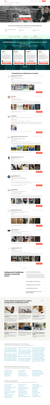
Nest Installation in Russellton (22, 374)
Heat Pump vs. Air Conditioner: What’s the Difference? (10, 333)
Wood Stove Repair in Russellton (36, 370)
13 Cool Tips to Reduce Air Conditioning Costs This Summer (38, 316)
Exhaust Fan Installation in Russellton (37, 374)
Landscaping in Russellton (35, 387)
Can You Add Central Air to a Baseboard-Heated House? (10, 316)
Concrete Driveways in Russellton (22, 391)
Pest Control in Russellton (7, 388)
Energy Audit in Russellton (21, 370)
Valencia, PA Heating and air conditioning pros (24, 359)
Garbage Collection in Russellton (36, 396)
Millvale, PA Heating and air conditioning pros (38, 358)
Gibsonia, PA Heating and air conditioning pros (10, 355)
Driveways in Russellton (35, 395)
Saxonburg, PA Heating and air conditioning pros (24, 358)
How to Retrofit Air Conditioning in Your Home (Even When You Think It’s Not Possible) (38, 333)
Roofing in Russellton (21, 395)
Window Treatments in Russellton (22, 392)
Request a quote (6, 63)
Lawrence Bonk (34, 314)
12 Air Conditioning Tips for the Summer (24, 315)
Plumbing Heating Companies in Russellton (38, 373)
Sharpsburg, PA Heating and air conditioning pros (38, 347)
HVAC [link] (5, 4)
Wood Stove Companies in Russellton (23, 375)
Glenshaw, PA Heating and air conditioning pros (38, 350)
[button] (14, 87)
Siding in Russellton (35, 391)
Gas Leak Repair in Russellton (22, 373)
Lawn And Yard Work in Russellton (9, 394)
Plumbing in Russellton (7, 375)
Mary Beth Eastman (21, 331)
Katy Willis (20, 314)
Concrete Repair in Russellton (8, 384)
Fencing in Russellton (35, 388)
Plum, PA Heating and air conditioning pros (38, 354)
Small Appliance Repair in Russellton (23, 388)
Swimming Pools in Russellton (8, 396)
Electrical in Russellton (7, 374)
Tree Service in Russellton (35, 384)
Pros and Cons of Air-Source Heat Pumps (24, 332)
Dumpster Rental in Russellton (22, 384)
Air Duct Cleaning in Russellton (8, 370)
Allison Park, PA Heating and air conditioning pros (25, 351)
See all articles (42, 300)
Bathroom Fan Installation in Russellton (37, 371)
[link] (2, 61)
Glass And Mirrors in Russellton (22, 387)
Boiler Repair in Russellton (7, 371)
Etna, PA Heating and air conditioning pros (37, 351)
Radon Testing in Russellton (36, 375)
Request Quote (39, 92)
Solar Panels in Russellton (7, 397)
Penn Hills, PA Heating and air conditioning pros (38, 359)
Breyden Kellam (6, 331)
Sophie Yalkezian (34, 331)
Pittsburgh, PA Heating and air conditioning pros (10, 359)
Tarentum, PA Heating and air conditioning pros (10, 347)
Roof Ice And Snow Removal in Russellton (9, 391)
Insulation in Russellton (21, 371)
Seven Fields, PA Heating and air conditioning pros (39, 355)
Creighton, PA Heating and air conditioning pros (10, 350)
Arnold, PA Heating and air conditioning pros (24, 352)
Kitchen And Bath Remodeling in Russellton (10, 387)
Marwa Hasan (6, 314)
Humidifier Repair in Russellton (8, 373)
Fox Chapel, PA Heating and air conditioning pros (10, 360)
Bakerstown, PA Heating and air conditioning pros (10, 356)
